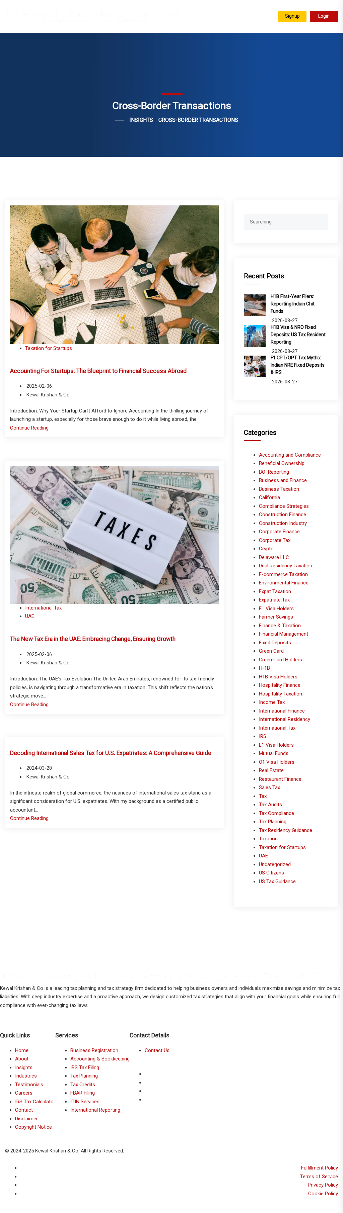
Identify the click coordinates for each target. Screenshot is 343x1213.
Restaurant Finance (280, 779)
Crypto (266, 549)
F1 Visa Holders (276, 608)
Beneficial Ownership (281, 463)
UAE (29, 616)
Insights (23, 1067)
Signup (292, 16)
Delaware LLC (274, 557)
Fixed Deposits (275, 643)
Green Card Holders (280, 660)
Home (21, 1050)
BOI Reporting (274, 472)
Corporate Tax (274, 540)
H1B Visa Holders (278, 677)
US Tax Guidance (277, 881)
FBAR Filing (82, 1093)
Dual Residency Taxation (285, 566)
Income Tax (272, 702)
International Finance (282, 711)
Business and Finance (283, 480)
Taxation (268, 839)
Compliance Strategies (284, 506)
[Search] (322, 219)
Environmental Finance (283, 583)
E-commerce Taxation (283, 574)
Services (194, 17)
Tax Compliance (276, 813)
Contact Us (157, 1050)
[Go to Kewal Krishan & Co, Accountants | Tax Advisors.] (114, 120)
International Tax (43, 608)
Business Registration (94, 1050)
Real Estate (271, 770)
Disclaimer (26, 1119)
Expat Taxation (275, 591)
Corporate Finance (279, 532)
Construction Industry (283, 523)
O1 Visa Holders (276, 762)
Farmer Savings (276, 617)
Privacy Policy (323, 1185)
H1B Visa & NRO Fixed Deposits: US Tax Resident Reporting (298, 334)
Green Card (271, 651)
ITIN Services (84, 1102)
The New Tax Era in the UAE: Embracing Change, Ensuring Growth (93, 639)
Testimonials (224, 17)
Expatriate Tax (274, 600)
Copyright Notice (33, 1127)
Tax (263, 796)
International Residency (284, 719)
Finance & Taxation (280, 626)
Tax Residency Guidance (285, 830)
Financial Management (283, 634)
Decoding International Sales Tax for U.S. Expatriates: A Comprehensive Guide (110, 753)
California (269, 497)
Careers (23, 1093)
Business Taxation (279, 489)
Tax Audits (270, 805)
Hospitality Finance (279, 685)
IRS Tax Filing (84, 1067)
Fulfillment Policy (319, 1168)
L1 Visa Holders (276, 745)
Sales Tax (269, 787)
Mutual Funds (273, 753)
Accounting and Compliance (290, 455)
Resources (258, 17)
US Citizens (271, 873)
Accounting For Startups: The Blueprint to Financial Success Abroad (98, 371)
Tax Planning (272, 822)
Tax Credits (82, 1085)
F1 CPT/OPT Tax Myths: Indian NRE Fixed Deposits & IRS (298, 365)
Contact (24, 1110)
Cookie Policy (323, 1194)
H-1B (264, 668)
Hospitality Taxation (280, 694)
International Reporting (95, 1110)
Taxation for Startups (48, 348)
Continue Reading (29, 428)
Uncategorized (275, 864)
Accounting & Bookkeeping (100, 1059)
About (21, 1059)
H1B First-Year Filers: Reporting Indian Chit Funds (293, 304)
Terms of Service (319, 1177)
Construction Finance (282, 514)
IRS (262, 736)
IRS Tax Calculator (35, 1102)
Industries (26, 1076)
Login (324, 16)
